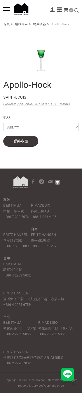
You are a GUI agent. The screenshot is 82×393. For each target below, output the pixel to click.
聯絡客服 (21, 141)
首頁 (6, 24)
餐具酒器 (39, 24)
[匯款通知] (59, 9)
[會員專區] (52, 9)
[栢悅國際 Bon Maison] (20, 182)
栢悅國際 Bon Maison (21, 9)
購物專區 (21, 24)
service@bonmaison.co (48, 385)
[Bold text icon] (6, 9)
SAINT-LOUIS (14, 97)
